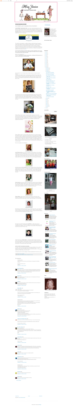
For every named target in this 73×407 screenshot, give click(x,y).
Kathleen (18, 308)
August (47, 98)
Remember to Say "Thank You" (50, 73)
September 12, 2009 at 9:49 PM (21, 306)
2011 (46, 64)
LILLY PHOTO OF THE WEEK (50, 72)
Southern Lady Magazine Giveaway (28, 254)
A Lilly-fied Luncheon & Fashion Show (52, 221)
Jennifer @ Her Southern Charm (22, 318)
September (47, 71)
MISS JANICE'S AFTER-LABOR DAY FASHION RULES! (52, 228)
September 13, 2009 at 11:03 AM (21, 334)
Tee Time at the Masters (52, 239)
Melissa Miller (19, 288)
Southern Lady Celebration (21, 254)
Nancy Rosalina (19, 268)
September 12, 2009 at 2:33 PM (21, 285)
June (47, 100)
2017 (46, 57)
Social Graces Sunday (52, 262)
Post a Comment (18, 380)
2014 (46, 61)
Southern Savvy (19, 356)
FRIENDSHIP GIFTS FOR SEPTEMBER (51, 93)
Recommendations (47, 25)
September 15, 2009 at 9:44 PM (21, 378)
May (46, 101)
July (46, 99)
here (25, 48)
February (47, 105)
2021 (46, 55)
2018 (46, 56)
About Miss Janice (47, 24)
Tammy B (18, 345)
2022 (46, 54)
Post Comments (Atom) (22, 397)
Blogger (40, 404)
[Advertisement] (28, 388)
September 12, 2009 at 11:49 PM (21, 324)
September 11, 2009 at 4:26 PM (21, 265)
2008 (46, 107)
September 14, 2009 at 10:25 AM (21, 362)
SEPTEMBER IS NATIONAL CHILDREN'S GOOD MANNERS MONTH (50, 92)
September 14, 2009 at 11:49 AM (21, 373)
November (47, 69)
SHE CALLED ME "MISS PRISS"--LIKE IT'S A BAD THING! (52, 257)
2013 (46, 62)
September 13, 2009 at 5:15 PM (21, 342)
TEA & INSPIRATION (48, 79)
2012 (46, 63)
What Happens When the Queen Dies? (52, 234)
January (47, 106)
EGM (18, 281)
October (47, 70)
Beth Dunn (18, 371)
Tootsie (18, 351)
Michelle (18, 275)
